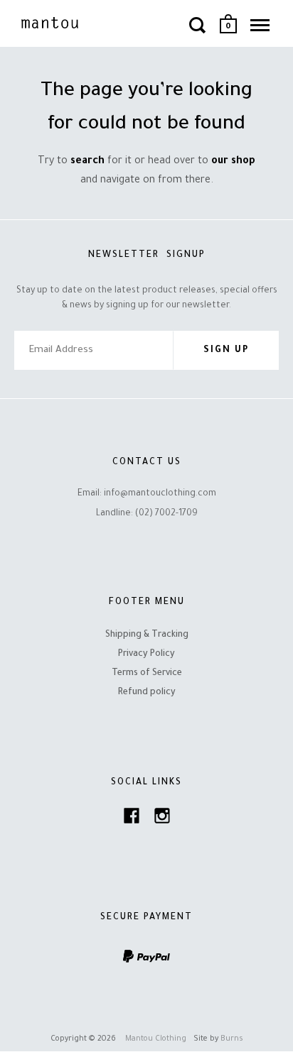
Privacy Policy (146, 654)
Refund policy (147, 693)
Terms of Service (147, 674)
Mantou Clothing (155, 1039)
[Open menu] (260, 25)
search (87, 162)
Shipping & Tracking (146, 635)
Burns (231, 1039)
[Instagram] (162, 819)
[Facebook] (131, 819)
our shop (233, 162)
